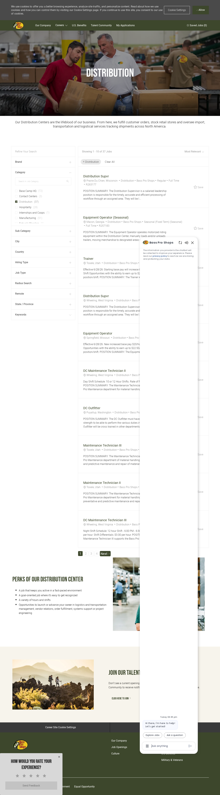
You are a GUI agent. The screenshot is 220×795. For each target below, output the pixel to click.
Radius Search (23, 283)
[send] (190, 746)
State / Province (24, 304)
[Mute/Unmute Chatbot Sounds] (186, 242)
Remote (19, 293)
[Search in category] (68, 181)
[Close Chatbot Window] (192, 242)
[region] (169, 494)
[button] (177, 10)
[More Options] (147, 746)
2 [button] (86, 553)
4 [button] (97, 553)
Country (19, 251)
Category (20, 172)
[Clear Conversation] (180, 242)
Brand (18, 161)
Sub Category (22, 230)
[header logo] (18, 25)
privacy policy (160, 256)
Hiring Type (21, 262)
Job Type (20, 272)
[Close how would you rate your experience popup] (59, 756)
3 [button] (91, 553)
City (17, 241)
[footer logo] (20, 745)
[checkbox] (198, 187)
